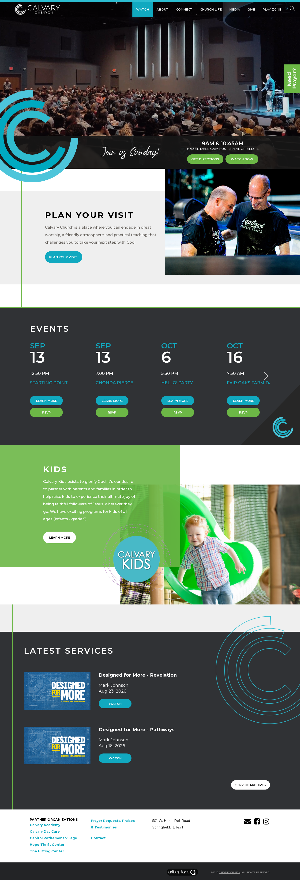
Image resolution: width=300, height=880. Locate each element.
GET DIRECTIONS (205, 159)
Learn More (46, 401)
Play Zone (271, 9)
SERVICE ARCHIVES (250, 785)
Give (251, 9)
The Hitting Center (47, 851)
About (163, 9)
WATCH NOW (242, 159)
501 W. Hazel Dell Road (171, 821)
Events (49, 329)
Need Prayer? (292, 78)
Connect (184, 9)
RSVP (46, 412)
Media (234, 9)
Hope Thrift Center (47, 845)
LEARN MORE (59, 537)
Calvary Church (229, 872)
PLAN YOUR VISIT (63, 257)
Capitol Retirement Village (53, 838)
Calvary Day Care (45, 831)
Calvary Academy (45, 825)
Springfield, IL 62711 (168, 827)
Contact (98, 838)
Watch (142, 9)
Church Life (211, 9)
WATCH (115, 703)
